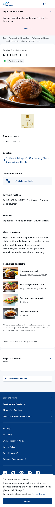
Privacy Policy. (39, 493)
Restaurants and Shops (40, 38)
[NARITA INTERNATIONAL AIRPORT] (8, 4)
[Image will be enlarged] (10, 273)
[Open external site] (5, 473)
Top (4, 38)
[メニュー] (51, 4)
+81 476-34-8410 (23, 181)
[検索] (44, 4)
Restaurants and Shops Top (19, 38)
